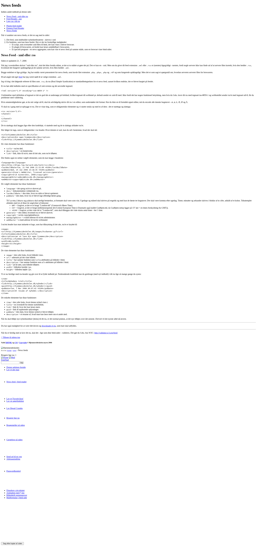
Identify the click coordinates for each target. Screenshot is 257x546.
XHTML (8, 343)
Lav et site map (12, 370)
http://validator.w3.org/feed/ (106, 333)
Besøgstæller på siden (15, 425)
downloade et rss (49, 326)
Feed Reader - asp (14, 19)
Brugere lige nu (13, 418)
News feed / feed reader (16, 382)
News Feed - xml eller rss (17, 16)
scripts (14, 350)
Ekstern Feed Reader (15, 28)
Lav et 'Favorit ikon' (14, 399)
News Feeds (11, 31)
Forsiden (9, 350)
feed (20, 77)
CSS (16, 343)
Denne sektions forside (16, 367)
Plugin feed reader (14, 26)
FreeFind (5, 360)
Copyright (23, 343)
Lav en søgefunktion (15, 401)
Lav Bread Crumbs (14, 408)
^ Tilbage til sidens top (10, 337)
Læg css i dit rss (13, 21)
